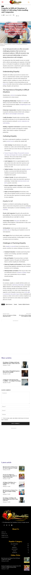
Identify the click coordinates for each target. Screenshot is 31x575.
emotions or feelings (21, 272)
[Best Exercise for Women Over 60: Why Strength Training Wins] (22, 492)
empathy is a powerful (11, 246)
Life (3, 6)
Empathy (15, 304)
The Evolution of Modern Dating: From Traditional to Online (25, 316)
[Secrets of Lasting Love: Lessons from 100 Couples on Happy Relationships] (22, 476)
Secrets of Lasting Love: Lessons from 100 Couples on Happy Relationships (10, 476)
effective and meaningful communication (14, 113)
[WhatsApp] (17, 19)
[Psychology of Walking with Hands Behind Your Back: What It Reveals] (25, 364)
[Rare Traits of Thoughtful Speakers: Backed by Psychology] (25, 373)
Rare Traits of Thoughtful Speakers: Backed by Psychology (11, 371)
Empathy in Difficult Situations (24, 304)
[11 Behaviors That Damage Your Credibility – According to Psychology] (25, 382)
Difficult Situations (9, 304)
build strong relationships (18, 284)
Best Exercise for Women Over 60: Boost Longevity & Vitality (10, 467)
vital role (13, 95)
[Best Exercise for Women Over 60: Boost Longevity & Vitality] (22, 469)
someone (5, 84)
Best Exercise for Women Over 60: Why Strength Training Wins (10, 491)
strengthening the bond (25, 104)
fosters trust (24, 100)
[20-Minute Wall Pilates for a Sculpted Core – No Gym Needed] (22, 484)
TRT (4, 15)
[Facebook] (7, 19)
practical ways (9, 141)
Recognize (17, 220)
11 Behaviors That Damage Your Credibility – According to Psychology (12, 380)
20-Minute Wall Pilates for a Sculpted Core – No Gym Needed (9, 483)
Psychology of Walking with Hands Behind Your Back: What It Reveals (11, 363)
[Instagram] (7, 525)
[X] (10, 19)
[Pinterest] (14, 19)
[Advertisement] (15, 336)
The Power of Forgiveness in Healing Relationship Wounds (9, 316)
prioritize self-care (7, 229)
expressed (28, 169)
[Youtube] (12, 525)
